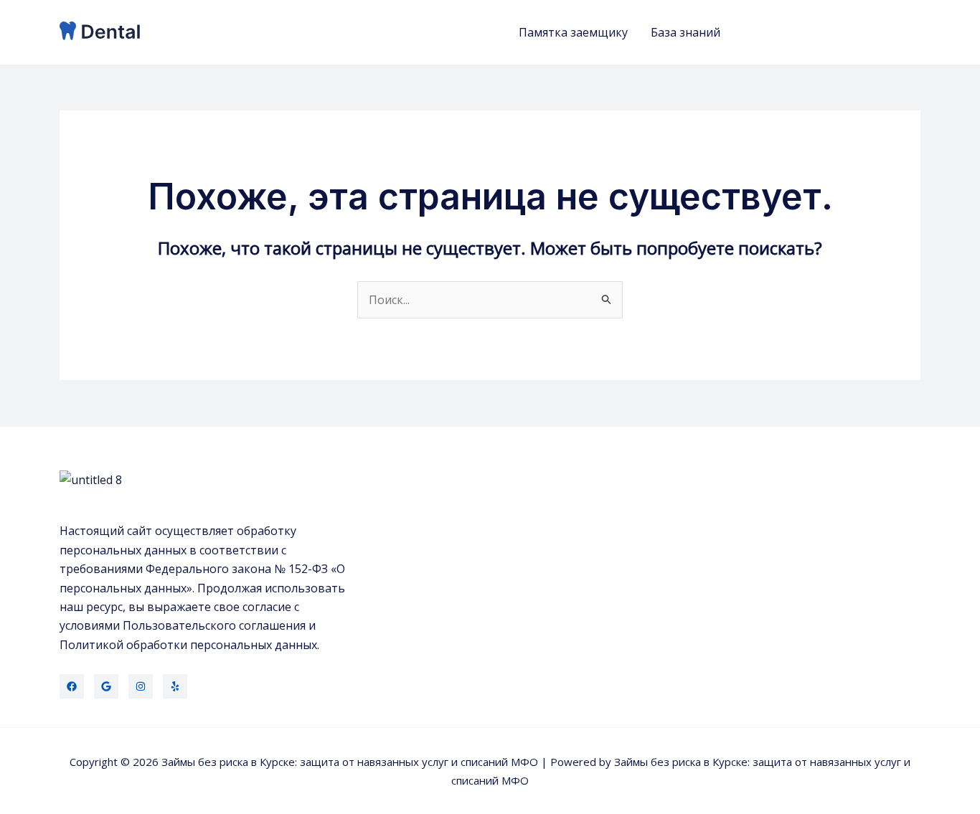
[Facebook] (72, 686)
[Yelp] (175, 686)
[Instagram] (140, 686)
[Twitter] (106, 686)
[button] (833, 32)
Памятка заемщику (573, 32)
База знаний (685, 32)
